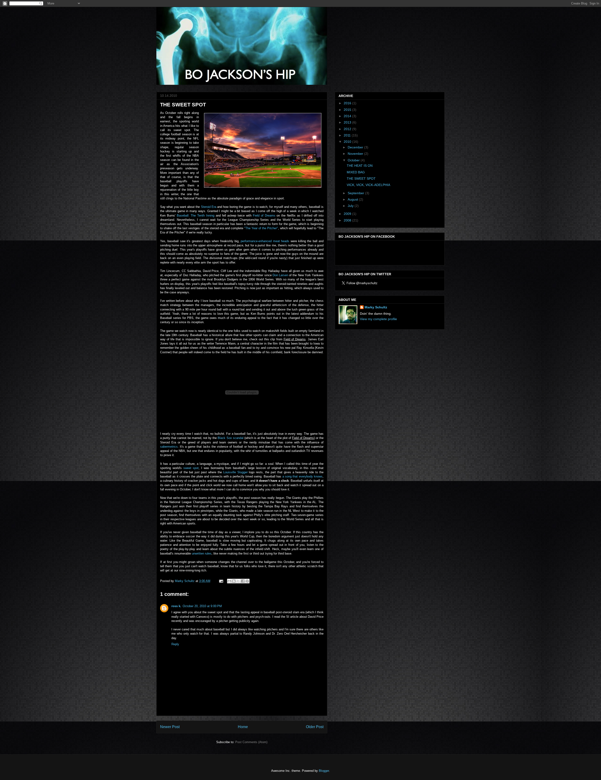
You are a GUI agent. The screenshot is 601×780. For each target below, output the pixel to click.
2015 (348, 110)
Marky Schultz (376, 307)
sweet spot (191, 468)
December (356, 147)
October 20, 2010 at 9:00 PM (202, 606)
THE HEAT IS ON (360, 165)
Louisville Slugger (235, 472)
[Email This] (229, 581)
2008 (348, 220)
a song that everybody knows (302, 476)
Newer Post (170, 727)
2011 (348, 135)
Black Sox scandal (230, 438)
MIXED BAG (356, 172)
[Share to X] (238, 581)
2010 (348, 142)
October (354, 160)
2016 (348, 103)
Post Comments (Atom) (251, 742)
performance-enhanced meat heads (265, 241)
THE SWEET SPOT (361, 178)
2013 (348, 122)
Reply (175, 644)
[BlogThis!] (233, 581)
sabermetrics (169, 446)
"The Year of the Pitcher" (261, 228)
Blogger (324, 770)
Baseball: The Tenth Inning (195, 215)
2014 (348, 116)
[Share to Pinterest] (247, 581)
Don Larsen (280, 275)
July (351, 206)
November (356, 153)
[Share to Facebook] (242, 581)
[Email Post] (220, 581)
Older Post (315, 727)
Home (243, 727)
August (353, 199)
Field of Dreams (264, 215)
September (356, 193)
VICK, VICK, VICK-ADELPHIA (368, 185)
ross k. (176, 606)
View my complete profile (378, 319)
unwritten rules (202, 553)
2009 (348, 214)
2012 (348, 129)
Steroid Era (208, 207)
